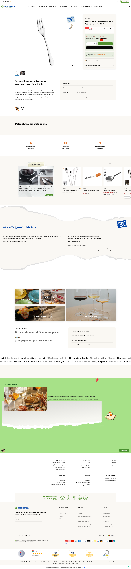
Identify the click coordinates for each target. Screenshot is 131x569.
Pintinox (87, 18)
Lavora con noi (106, 516)
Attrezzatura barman (60, 478)
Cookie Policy (106, 521)
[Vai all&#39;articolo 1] (17, 73)
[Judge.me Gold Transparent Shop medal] (68, 497)
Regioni (88, 484)
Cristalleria (32, 6)
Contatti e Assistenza (83, 511)
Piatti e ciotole (86, 460)
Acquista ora (99, 47)
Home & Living (86, 6)
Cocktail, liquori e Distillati (58, 462)
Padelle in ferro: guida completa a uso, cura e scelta (67, 397)
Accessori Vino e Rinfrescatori (83, 482)
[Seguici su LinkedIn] (33, 535)
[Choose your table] (70, 23)
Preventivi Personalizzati (84, 526)
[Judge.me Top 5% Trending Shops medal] (85, 497)
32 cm (109, 194)
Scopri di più (49, 195)
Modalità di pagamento (83, 521)
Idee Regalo (99, 6)
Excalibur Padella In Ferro (110, 190)
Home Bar (64, 6)
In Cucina (53, 6)
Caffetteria (62, 480)
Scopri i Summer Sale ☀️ (6, 1)
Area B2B (80, 513)
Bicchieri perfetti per (60, 467)
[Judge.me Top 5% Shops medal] (80, 497)
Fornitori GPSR (82, 529)
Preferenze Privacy (107, 524)
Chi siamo (105, 511)
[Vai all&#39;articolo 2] (22, 73)
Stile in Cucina (62, 518)
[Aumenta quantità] (95, 43)
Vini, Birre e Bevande (60, 460)
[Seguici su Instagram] (19, 535)
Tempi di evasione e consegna (85, 518)
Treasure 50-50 (127, 195)
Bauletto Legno (127, 197)
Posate (88, 462)
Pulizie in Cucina (63, 513)
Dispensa (114, 465)
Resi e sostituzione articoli (84, 516)
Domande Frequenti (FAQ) (84, 524)
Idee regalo (87, 480)
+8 (112, 194)
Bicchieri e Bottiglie (85, 465)
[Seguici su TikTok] (30, 535)
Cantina (75, 6)
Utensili (114, 460)
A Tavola (43, 6)
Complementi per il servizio (83, 464)
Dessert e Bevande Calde (59, 465)
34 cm (105, 194)
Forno (114, 464)
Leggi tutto (124, 450)
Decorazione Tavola (85, 467)
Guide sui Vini (62, 511)
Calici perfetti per (60, 469)
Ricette (60, 516)
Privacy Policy (106, 518)
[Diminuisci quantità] (88, 43)
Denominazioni (86, 485)
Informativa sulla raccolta (52, 567)
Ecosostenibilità (106, 513)
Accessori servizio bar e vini (58, 484)
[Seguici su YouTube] (26, 535)
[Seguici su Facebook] (16, 535)
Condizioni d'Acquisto (108, 526)
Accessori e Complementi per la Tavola (55, 464)
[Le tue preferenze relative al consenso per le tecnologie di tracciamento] (128, 566)
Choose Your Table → (104, 248)
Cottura (114, 462)
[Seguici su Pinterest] (23, 535)
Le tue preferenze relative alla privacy (71, 567)
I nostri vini (87, 478)
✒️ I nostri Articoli (63, 507)
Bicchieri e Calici (61, 482)
